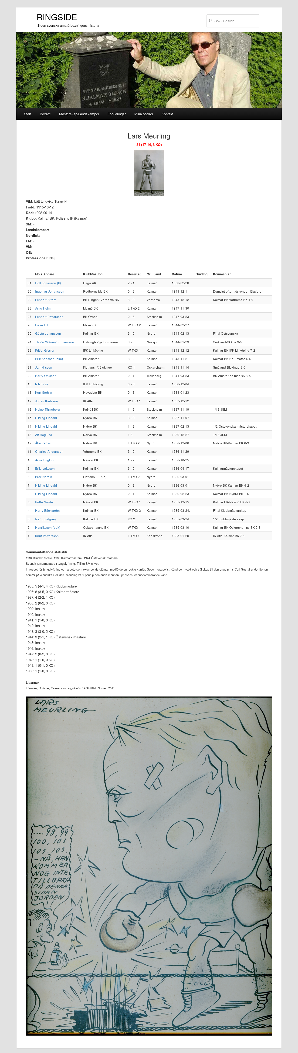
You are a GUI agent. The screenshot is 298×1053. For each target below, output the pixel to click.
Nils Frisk (41, 384)
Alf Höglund (43, 434)
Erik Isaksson (45, 468)
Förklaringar (117, 113)
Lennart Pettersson (49, 316)
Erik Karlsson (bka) (49, 359)
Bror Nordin (43, 477)
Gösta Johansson (48, 333)
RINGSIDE (57, 17)
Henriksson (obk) (47, 527)
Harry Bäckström (47, 510)
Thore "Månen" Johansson (54, 342)
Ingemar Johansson (49, 291)
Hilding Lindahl (46, 418)
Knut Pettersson (47, 536)
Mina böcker (143, 113)
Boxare (45, 113)
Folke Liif (41, 325)
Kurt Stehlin (43, 392)
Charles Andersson (49, 451)
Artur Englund (45, 460)
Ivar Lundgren (45, 519)
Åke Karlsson (44, 443)
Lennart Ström (45, 299)
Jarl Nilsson (43, 367)
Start (27, 113)
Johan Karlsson (46, 401)
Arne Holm (43, 308)
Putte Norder (44, 502)
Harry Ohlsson (45, 375)
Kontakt (167, 113)
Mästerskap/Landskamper (79, 113)
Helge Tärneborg (47, 409)
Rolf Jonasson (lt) (48, 283)
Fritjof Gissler (44, 350)
